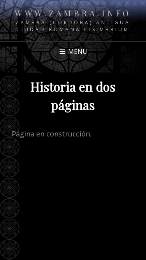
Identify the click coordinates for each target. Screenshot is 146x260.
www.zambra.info (73, 12)
